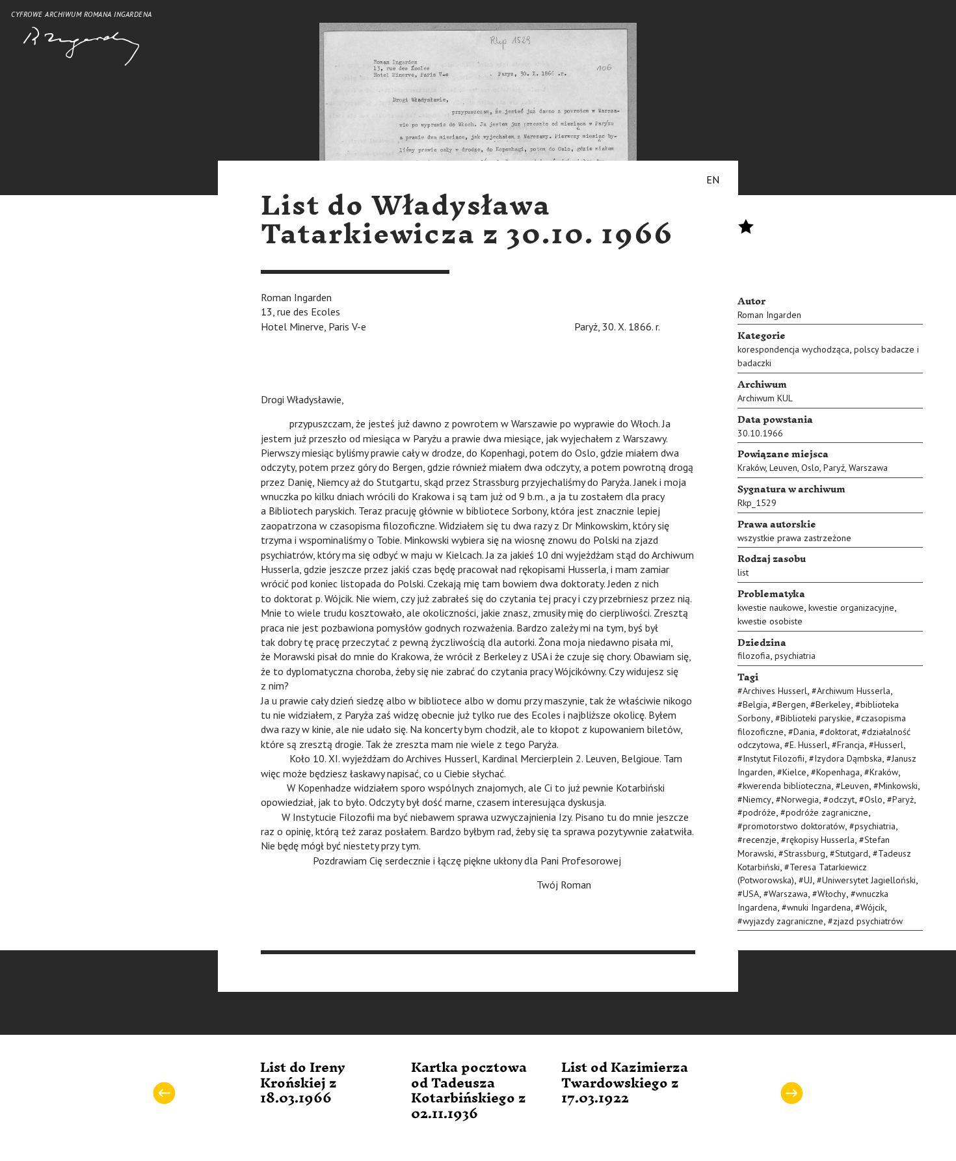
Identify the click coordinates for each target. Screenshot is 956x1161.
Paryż (834, 468)
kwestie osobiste (770, 621)
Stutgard (851, 853)
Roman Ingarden (769, 315)
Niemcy (757, 799)
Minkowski (898, 786)
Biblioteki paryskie (815, 718)
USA (751, 894)
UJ (808, 880)
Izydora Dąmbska (848, 758)
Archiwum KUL (765, 398)
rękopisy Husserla (820, 840)
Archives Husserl (775, 691)
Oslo (810, 468)
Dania (804, 732)
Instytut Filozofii (773, 758)
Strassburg (804, 853)
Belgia (755, 704)
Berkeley (833, 704)
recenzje (760, 840)
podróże (759, 812)
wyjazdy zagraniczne (783, 921)
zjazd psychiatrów (868, 921)
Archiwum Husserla (853, 691)
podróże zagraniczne (827, 812)
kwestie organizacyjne (851, 607)
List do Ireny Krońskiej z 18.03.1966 (302, 1083)
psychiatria (795, 655)
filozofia (753, 655)
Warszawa (868, 468)
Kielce (794, 772)
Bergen (791, 704)
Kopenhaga (838, 772)
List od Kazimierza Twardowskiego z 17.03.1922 (624, 1083)
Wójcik (872, 907)
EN (712, 179)
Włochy (831, 894)
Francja (850, 745)
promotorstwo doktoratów (794, 826)
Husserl (888, 745)
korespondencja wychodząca (793, 349)
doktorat (841, 732)
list (743, 572)
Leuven (783, 468)
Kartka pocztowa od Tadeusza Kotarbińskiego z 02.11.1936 (469, 1090)
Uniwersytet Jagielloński (869, 880)
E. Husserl (808, 745)
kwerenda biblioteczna (787, 786)
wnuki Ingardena (819, 907)
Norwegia (800, 799)
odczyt (842, 799)
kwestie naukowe (770, 607)
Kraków (751, 468)
